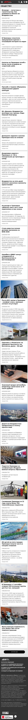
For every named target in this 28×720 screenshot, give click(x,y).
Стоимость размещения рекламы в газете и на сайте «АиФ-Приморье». (12, 665)
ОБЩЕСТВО (5, 33)
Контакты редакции (7, 662)
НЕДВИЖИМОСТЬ (6, 319)
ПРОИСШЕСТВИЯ (6, 57)
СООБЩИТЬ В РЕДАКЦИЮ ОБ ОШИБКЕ (12, 671)
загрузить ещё (14, 651)
